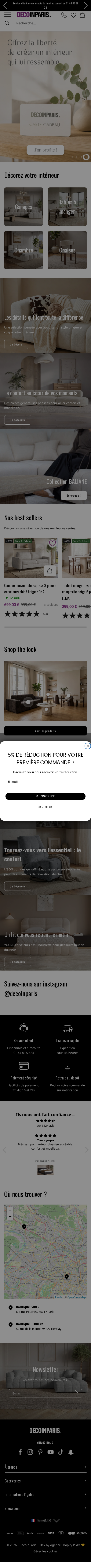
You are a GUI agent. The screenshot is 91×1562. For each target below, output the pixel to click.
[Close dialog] (87, 745)
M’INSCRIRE (45, 796)
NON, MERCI (46, 807)
